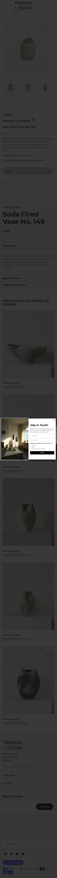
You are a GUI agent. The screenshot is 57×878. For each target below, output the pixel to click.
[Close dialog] (54, 420)
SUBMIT (42, 452)
